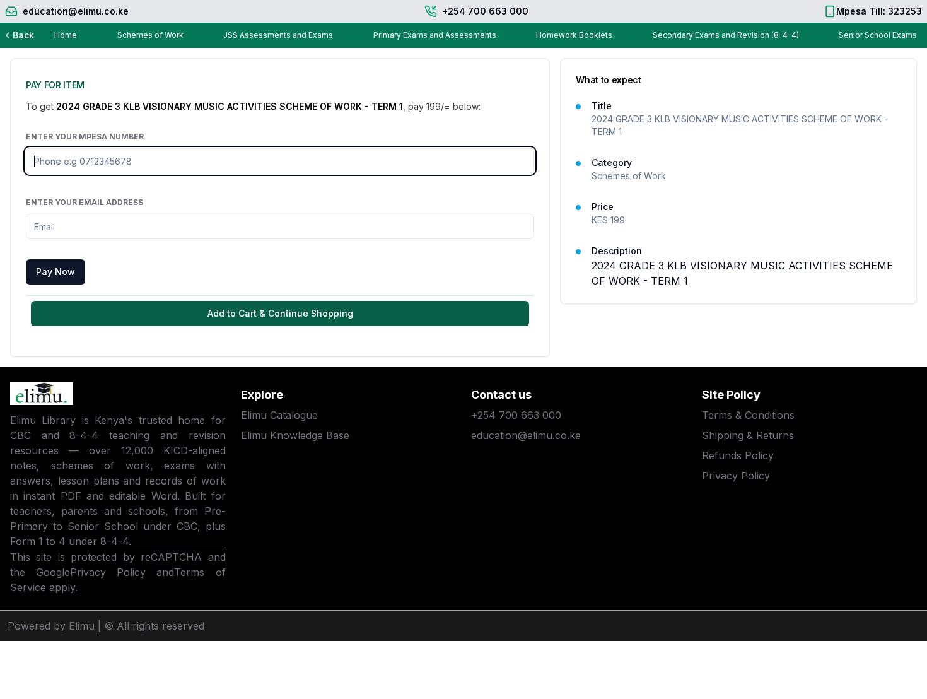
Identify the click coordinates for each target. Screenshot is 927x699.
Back (23, 35)
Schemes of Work (150, 35)
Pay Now (55, 271)
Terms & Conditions (748, 415)
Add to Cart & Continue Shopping (280, 313)
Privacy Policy (108, 572)
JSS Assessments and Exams (278, 35)
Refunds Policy (738, 455)
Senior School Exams (878, 35)
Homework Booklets (574, 35)
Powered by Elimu (51, 626)
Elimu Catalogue (279, 415)
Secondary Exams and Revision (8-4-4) (726, 35)
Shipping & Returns (748, 435)
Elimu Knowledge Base (295, 435)
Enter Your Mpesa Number (85, 136)
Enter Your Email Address (84, 202)
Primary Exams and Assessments (434, 35)
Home (65, 35)
